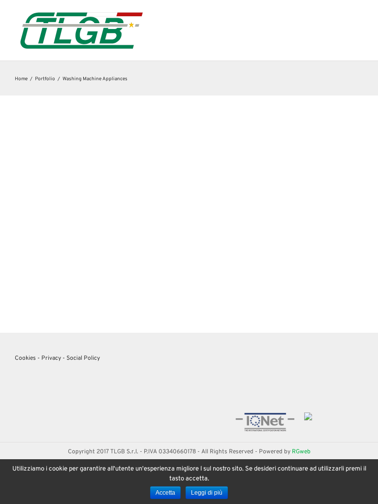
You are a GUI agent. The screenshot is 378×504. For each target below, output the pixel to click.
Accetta (165, 492)
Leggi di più (206, 492)
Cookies (25, 358)
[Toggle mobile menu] (359, 15)
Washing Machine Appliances (102, 264)
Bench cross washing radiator (101, 252)
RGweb (301, 452)
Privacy (51, 358)
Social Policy (83, 358)
